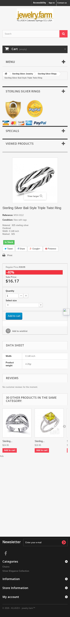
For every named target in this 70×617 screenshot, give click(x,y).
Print (9, 255)
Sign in (52, 3)
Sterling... (7, 441)
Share (22, 248)
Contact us (62, 3)
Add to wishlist (19, 331)
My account (10, 597)
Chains (5, 567)
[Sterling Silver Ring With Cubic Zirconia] (16, 422)
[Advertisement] (35, 493)
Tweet (10, 248)
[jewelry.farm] (35, 15)
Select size (11, 300)
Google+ (36, 248)
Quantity (10, 291)
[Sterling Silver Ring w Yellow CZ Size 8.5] (49, 422)
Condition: (7, 220)
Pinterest (51, 248)
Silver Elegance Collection (15, 571)
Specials (12, 131)
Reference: (7, 215)
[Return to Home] (6, 74)
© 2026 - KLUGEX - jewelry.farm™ (18, 608)
